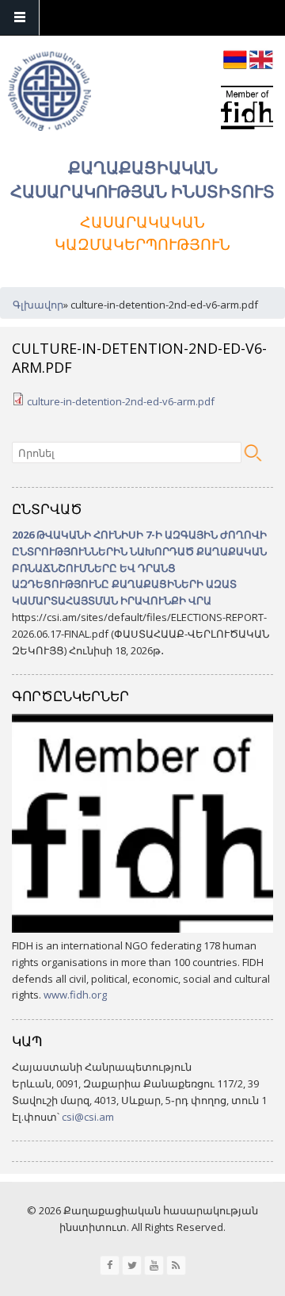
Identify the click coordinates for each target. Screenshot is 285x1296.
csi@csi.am (88, 1117)
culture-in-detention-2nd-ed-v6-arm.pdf (121, 401)
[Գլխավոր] (49, 94)
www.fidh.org (75, 994)
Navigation (20, 18)
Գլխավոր (38, 304)
